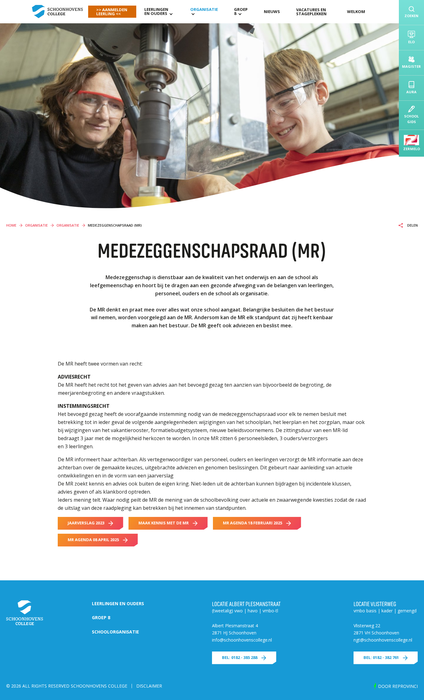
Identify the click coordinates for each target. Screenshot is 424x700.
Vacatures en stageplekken (311, 11)
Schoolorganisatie (115, 632)
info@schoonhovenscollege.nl (242, 640)
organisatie (204, 9)
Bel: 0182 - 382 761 (381, 657)
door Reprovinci (398, 686)
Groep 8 (241, 11)
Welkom (356, 11)
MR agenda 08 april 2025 (93, 539)
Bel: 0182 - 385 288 (239, 657)
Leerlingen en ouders (156, 11)
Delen (412, 225)
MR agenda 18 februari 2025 (252, 523)
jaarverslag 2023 (86, 523)
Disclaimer (149, 686)
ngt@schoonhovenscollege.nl (383, 640)
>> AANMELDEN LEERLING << (111, 11)
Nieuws (272, 11)
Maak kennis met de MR (163, 523)
